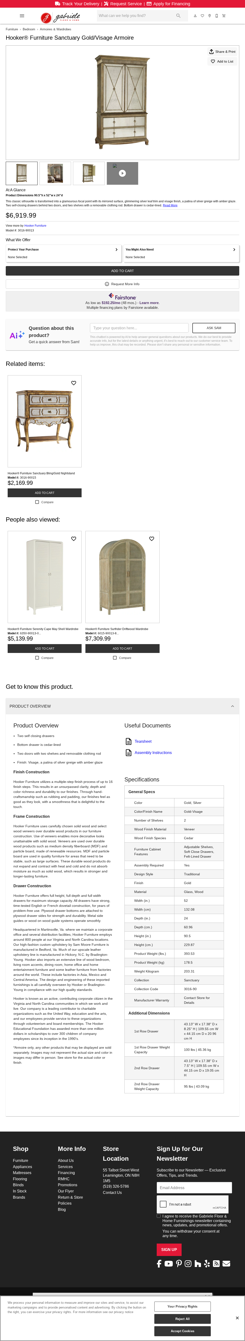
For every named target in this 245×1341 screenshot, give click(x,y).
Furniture (12, 29)
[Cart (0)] (224, 16)
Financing (66, 1172)
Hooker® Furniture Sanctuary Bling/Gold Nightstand (41, 473)
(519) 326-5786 (116, 1186)
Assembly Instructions (153, 752)
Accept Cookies (182, 1331)
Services (65, 1167)
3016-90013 (26, 230)
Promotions (67, 1185)
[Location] (210, 16)
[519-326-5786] (217, 16)
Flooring (20, 1179)
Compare (47, 502)
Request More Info (125, 284)
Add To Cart (122, 271)
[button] (22, 16)
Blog (62, 1209)
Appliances (22, 1167)
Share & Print (225, 51)
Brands (19, 1197)
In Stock (20, 1191)
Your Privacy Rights (182, 1306)
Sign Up (169, 1249)
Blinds (18, 1185)
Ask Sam (214, 328)
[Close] (237, 1318)
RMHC (64, 1179)
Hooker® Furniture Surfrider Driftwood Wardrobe (116, 629)
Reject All (182, 1319)
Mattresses (22, 1172)
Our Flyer (66, 1191)
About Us (66, 1160)
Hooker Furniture (35, 225)
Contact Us (112, 1192)
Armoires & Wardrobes (55, 29)
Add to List (225, 61)
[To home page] (60, 16)
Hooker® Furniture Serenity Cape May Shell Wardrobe (43, 629)
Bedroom (29, 29)
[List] (203, 16)
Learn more (149, 303)
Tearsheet (143, 741)
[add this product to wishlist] (73, 383)
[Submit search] (178, 15)
